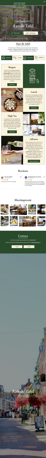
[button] (44, 2)
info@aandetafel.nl (35, 242)
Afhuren (41, 57)
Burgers (8, 57)
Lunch (19, 57)
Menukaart (33, 33)
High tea (30, 57)
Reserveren (17, 33)
